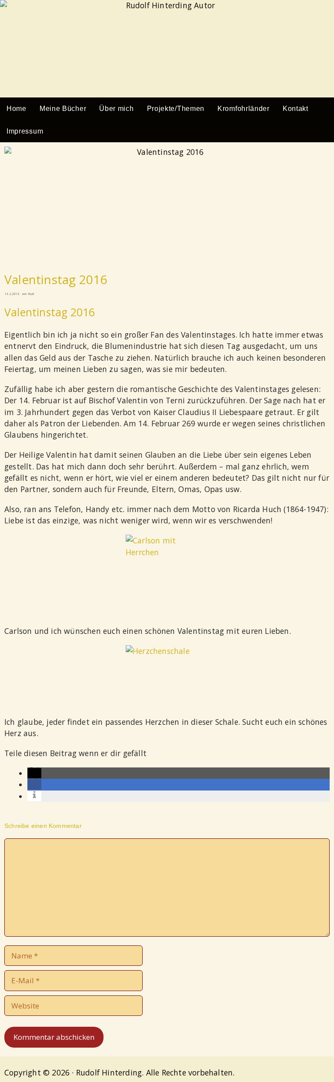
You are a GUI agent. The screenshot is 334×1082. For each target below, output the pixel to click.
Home (17, 108)
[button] (34, 773)
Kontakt (295, 108)
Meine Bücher (63, 108)
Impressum (25, 131)
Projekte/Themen (176, 108)
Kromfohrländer (243, 108)
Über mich (116, 108)
